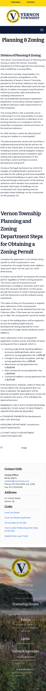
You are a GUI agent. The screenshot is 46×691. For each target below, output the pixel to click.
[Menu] (41, 30)
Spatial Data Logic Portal (16, 536)
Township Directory (25, 643)
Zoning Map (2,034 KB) (15, 522)
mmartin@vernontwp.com (16, 481)
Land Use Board (11, 512)
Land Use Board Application (17, 517)
